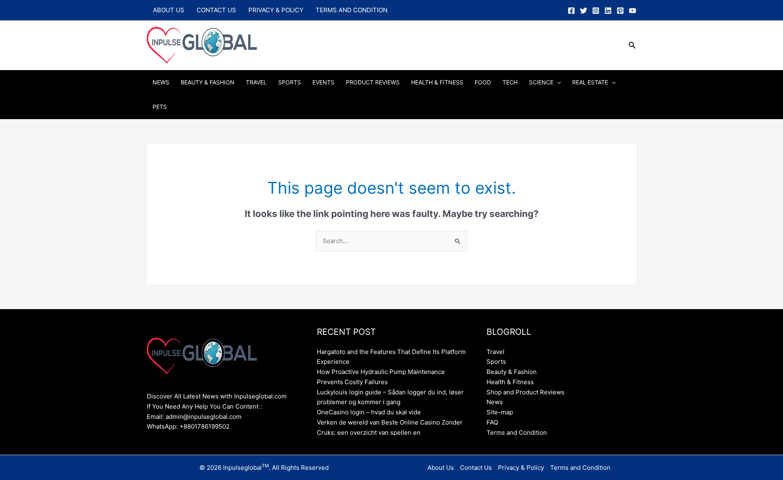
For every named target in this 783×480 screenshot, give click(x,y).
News (161, 82)
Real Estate (590, 82)
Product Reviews (373, 82)
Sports (289, 82)
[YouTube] (632, 10)
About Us (168, 10)
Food (483, 82)
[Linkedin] (608, 10)
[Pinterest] (620, 10)
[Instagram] (595, 10)
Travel (256, 82)
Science (541, 82)
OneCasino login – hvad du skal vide (369, 412)
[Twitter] (583, 10)
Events (323, 82)
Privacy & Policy (275, 10)
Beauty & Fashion (207, 82)
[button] (632, 45)
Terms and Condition (351, 10)
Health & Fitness (437, 82)
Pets (160, 106)
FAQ (492, 422)
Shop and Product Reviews (525, 392)
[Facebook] (571, 10)
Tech (510, 82)
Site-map (500, 412)
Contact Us (216, 10)
